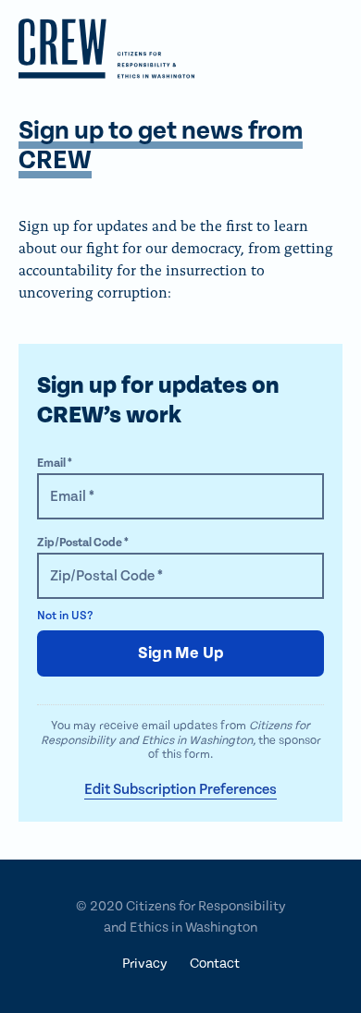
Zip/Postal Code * (83, 543)
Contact (215, 963)
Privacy (145, 963)
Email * (54, 463)
